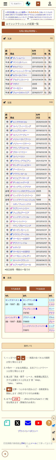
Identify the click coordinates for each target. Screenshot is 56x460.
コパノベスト (19, 156)
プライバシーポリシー (28, 431)
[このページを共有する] (5, 454)
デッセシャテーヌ (21, 182)
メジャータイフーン (22, 139)
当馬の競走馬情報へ (28, 31)
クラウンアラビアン (22, 160)
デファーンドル (20, 243)
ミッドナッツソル (21, 217)
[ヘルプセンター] (49, 423)
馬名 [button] (12, 53)
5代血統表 (15, 289)
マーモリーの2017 (21, 238)
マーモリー (18, 88)
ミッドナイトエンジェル (24, 199)
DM (23, 443)
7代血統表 (40, 289)
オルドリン (18, 66)
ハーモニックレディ (22, 256)
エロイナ (17, 247)
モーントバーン (20, 221)
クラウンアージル (21, 234)
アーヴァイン (19, 169)
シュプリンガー (20, 130)
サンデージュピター (22, 165)
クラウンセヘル (20, 173)
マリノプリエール (21, 148)
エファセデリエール (22, 264)
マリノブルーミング (22, 225)
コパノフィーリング (22, 126)
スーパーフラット (21, 260)
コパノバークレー (21, 135)
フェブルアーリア (21, 212)
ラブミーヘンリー (21, 208)
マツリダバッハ (20, 62)
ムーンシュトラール (22, 71)
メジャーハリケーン (22, 143)
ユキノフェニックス (22, 204)
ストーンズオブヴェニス (24, 191)
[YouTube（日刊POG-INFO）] (38, 422)
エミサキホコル (20, 122)
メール (34, 443)
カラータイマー (20, 75)
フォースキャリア (21, 92)
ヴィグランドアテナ (22, 186)
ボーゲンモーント (21, 230)
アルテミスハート (21, 79)
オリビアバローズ (21, 178)
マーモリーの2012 (21, 251)
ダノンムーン (19, 58)
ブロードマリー (20, 152)
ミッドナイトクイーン (23, 195)
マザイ (16, 84)
